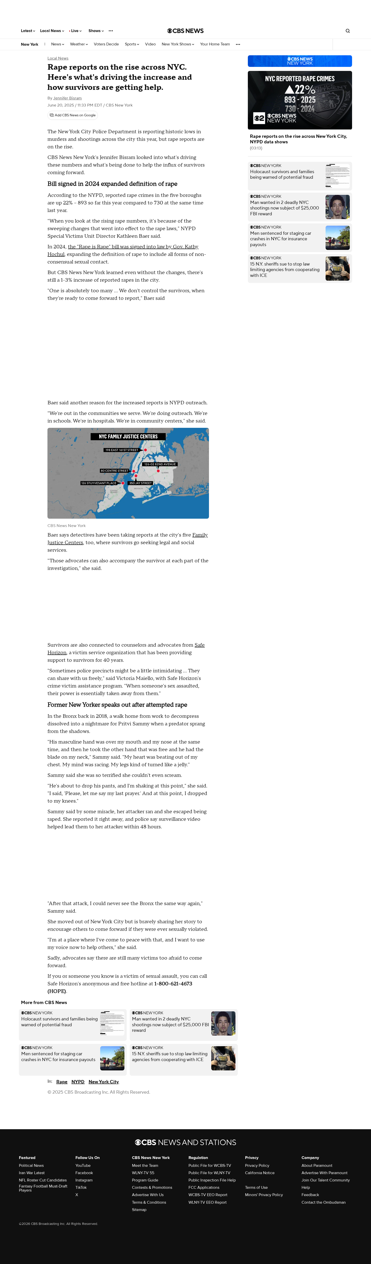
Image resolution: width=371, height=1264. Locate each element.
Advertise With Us (148, 1195)
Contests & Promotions (152, 1188)
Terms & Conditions (149, 1202)
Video (150, 44)
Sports (131, 44)
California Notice (260, 1173)
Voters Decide (106, 44)
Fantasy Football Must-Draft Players (43, 1188)
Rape (61, 1082)
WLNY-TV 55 (143, 1173)
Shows (95, 31)
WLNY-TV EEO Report (208, 1202)
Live (75, 30)
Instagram (84, 1180)
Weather (78, 44)
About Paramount (317, 1166)
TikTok (81, 1188)
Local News (51, 31)
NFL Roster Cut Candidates (43, 1180)
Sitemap (139, 1210)
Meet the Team (145, 1166)
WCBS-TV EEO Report (208, 1195)
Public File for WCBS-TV (210, 1166)
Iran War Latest (32, 1173)
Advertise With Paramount (325, 1173)
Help (306, 1188)
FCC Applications (204, 1188)
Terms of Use (256, 1188)
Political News (31, 1166)
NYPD (78, 1082)
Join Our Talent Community (326, 1180)
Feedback (310, 1195)
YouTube (83, 1166)
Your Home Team (215, 44)
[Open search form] (348, 31)
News (56, 44)
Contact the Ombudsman (324, 1202)
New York (29, 44)
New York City (104, 1082)
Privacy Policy (257, 1166)
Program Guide (145, 1180)
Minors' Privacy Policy (264, 1195)
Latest (27, 31)
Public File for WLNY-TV (209, 1173)
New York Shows (177, 44)
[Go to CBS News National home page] (185, 30)
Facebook (84, 1173)
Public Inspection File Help (212, 1180)
